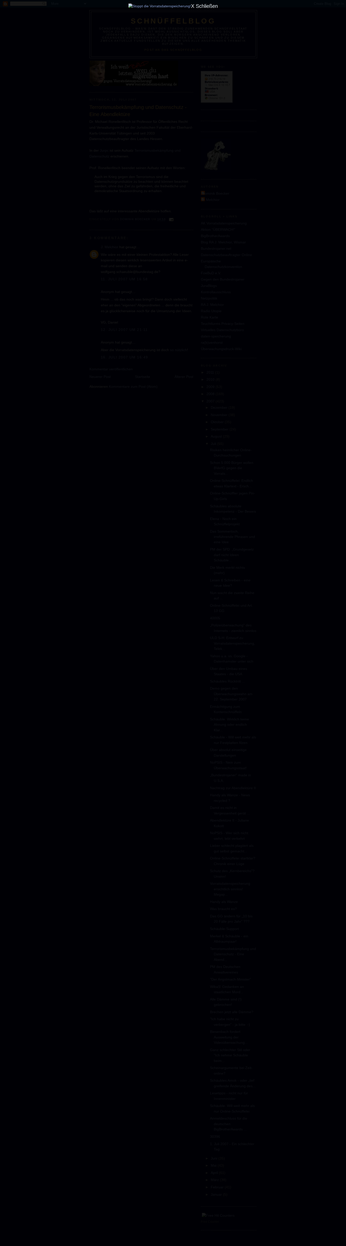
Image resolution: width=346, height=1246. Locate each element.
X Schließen (204, 6)
